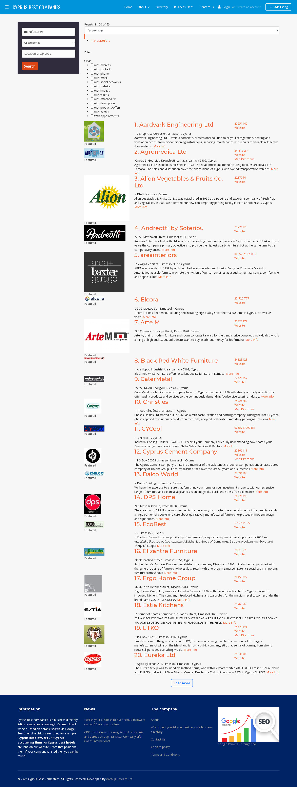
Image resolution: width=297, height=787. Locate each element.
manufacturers (100, 40)
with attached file (105, 99)
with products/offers (107, 107)
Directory (162, 7)
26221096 (240, 496)
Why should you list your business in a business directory (182, 729)
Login (226, 7)
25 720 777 (241, 298)
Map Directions (244, 159)
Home (128, 7)
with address (102, 65)
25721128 (240, 227)
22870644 (240, 177)
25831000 (240, 654)
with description (104, 103)
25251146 (240, 123)
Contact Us (158, 739)
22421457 (240, 378)
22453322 (240, 577)
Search (30, 66)
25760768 (240, 604)
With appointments (106, 116)
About (142, 7)
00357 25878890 (245, 254)
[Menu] (7, 7)
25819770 (240, 550)
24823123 (240, 359)
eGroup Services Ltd (119, 779)
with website (102, 86)
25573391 (240, 627)
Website (239, 128)
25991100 (240, 473)
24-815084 (241, 150)
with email (100, 78)
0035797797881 (244, 427)
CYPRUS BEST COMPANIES (37, 7)
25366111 (240, 450)
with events (101, 112)
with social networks (107, 82)
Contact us (207, 7)
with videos (101, 95)
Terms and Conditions (165, 754)
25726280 (240, 401)
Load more (182, 683)
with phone (101, 73)
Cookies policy (160, 747)
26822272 (240, 321)
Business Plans (184, 7)
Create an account (249, 7)
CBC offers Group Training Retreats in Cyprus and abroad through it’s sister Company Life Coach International (113, 736)
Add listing (281, 7)
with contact (102, 69)
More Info (159, 146)
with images (102, 90)
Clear (87, 61)
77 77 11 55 (242, 523)
